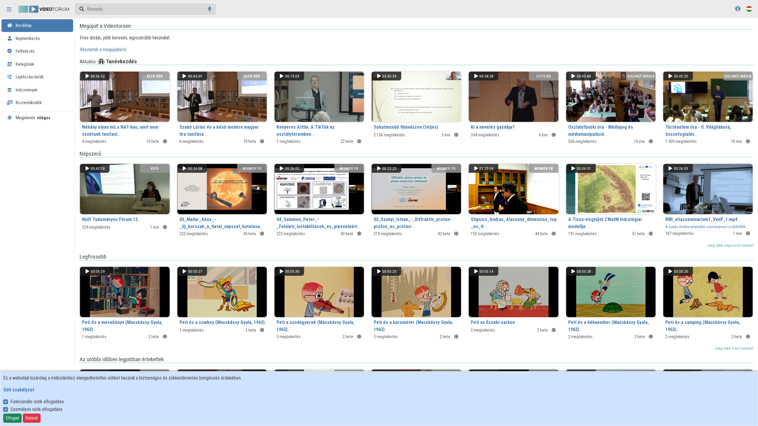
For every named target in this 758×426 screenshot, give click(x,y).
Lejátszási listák (29, 77)
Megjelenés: (32, 117)
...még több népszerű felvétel (728, 245)
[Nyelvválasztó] (749, 9)
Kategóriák (24, 64)
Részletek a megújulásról (103, 49)
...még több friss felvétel (732, 348)
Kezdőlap (23, 25)
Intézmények (26, 90)
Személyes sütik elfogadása (36, 409)
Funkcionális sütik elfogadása (37, 401)
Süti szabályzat (18, 390)
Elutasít (31, 418)
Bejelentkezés (27, 38)
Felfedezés (25, 51)
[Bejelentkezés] (737, 9)
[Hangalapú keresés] (209, 9)
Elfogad (12, 418)
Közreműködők (28, 102)
